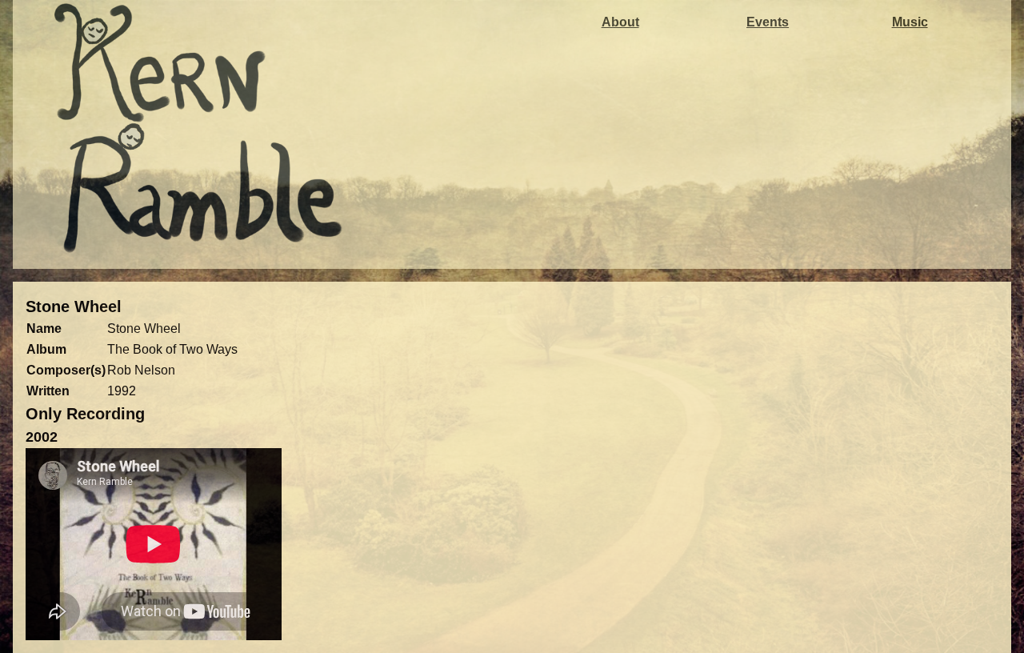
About (620, 22)
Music (910, 22)
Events (767, 22)
